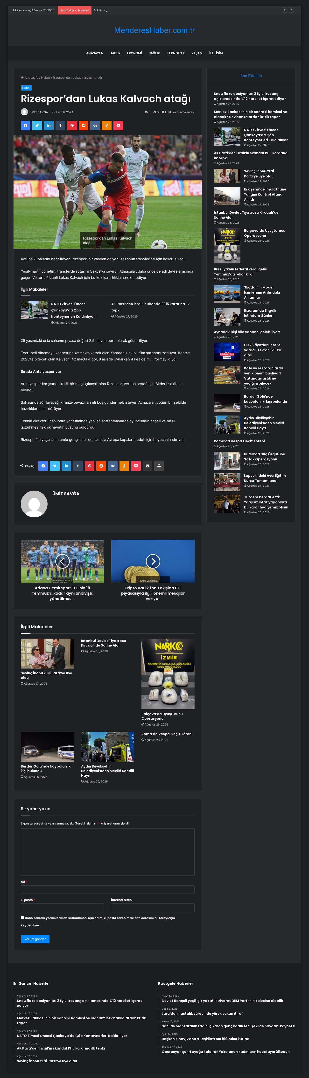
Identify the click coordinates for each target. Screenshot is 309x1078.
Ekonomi (134, 53)
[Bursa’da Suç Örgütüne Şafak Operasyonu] (227, 461)
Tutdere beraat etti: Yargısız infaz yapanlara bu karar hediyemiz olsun (266, 502)
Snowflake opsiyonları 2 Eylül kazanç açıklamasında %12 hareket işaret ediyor (250, 96)
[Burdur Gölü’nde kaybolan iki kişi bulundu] (47, 747)
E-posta (28, 900)
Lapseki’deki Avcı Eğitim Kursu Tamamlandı (265, 478)
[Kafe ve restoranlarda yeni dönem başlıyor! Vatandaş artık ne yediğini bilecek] (227, 375)
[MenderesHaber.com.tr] (154, 30)
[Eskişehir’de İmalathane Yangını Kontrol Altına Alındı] (227, 196)
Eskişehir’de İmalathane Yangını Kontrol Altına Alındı (265, 194)
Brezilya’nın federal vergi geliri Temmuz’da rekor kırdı (240, 272)
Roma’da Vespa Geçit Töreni (166, 734)
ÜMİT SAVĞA (38, 112)
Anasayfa (94, 53)
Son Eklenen (251, 75)
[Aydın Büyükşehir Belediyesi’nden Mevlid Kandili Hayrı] (107, 747)
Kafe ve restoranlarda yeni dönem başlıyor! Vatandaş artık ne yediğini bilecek (263, 376)
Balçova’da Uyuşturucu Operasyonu (162, 716)
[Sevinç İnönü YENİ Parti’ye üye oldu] (47, 654)
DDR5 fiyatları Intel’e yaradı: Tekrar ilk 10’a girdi (262, 350)
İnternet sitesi (122, 900)
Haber (115, 53)
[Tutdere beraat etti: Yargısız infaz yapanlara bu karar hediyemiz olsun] (227, 504)
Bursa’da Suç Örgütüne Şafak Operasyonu (264, 457)
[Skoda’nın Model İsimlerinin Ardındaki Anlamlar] (227, 294)
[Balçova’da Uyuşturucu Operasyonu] (168, 674)
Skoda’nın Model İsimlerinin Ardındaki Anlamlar (262, 292)
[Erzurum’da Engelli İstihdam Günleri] (227, 317)
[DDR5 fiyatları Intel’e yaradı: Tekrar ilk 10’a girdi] (227, 352)
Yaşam (197, 53)
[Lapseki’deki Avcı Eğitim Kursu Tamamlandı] (227, 482)
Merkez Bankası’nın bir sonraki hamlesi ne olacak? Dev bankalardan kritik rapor (250, 114)
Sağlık (154, 53)
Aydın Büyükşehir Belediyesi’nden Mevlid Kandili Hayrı (107, 771)
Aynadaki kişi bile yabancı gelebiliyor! (247, 332)
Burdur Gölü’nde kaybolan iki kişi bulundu (46, 768)
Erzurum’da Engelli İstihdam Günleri (260, 313)
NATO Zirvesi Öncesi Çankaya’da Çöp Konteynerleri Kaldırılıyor (140, 10)
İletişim (216, 53)
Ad (24, 882)
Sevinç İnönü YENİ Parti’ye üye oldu (46, 675)
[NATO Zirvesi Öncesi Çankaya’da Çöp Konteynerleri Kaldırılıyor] (34, 310)
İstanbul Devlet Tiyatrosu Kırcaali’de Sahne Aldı (103, 643)
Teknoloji (176, 53)
